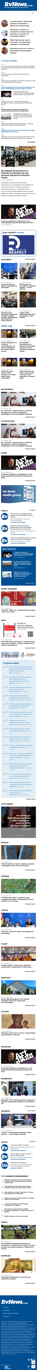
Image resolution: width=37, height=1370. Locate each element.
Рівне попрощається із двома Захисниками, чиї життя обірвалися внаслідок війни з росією (17, 88)
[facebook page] (31, 1360)
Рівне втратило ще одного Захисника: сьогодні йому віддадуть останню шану (27, 374)
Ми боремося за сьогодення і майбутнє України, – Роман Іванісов (28, 287)
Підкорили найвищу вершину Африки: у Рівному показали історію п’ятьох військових (17, 124)
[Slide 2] (18, 835)
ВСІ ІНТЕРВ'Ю (32, 1110)
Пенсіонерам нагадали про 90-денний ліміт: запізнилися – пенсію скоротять (20, 739)
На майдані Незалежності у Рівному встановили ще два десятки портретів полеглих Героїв (22, 116)
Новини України (16, 1168)
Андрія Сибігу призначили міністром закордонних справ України (27, 315)
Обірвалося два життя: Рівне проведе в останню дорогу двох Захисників (18, 131)
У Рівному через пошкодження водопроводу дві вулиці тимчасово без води (20, 766)
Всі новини (31, 142)
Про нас (6, 1307)
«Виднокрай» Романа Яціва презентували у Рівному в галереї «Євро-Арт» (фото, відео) (17, 1187)
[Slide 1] (15, 835)
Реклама (6, 1316)
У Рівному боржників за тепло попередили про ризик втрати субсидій (20, 784)
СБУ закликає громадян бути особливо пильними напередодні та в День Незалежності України (19, 1210)
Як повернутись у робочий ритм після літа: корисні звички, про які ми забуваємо (21, 714)
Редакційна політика (11, 1313)
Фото (4, 804)
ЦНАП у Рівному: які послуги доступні (16, 1216)
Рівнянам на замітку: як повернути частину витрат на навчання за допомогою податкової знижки (18, 137)
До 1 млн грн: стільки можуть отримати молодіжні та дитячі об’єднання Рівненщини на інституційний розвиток (18, 67)
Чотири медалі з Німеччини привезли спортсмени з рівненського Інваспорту (14, 110)
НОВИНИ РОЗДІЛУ (30, 259)
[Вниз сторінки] (33, 1366)
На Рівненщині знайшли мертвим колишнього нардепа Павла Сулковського (21, 706)
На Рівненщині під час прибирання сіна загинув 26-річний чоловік (19, 722)
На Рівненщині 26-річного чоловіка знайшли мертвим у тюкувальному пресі (19, 698)
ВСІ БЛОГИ (32, 1141)
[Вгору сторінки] (33, 1362)
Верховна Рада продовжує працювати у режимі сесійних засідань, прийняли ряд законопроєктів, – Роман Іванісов (9, 316)
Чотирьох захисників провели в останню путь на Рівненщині (21, 793)
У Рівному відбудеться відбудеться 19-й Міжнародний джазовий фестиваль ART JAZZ (23, 93)
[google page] (29, 1360)
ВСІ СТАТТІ (32, 510)
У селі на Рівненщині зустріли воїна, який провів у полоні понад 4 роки (20, 776)
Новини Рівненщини (17, 522)
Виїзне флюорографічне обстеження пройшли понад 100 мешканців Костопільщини (18, 81)
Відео (10, 804)
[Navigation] (33, 13)
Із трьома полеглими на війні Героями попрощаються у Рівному (16, 1204)
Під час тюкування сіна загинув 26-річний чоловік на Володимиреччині (20, 689)
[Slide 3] (21, 835)
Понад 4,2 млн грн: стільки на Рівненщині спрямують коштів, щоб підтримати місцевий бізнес (16, 103)
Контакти (6, 1310)
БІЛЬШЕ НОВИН (31, 799)
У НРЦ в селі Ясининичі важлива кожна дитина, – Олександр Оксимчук (16, 1133)
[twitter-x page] (34, 1360)
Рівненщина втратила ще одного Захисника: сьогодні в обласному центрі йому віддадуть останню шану (18, 1181)
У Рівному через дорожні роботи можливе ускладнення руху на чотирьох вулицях (21, 755)
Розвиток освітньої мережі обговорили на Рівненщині (15, 74)
